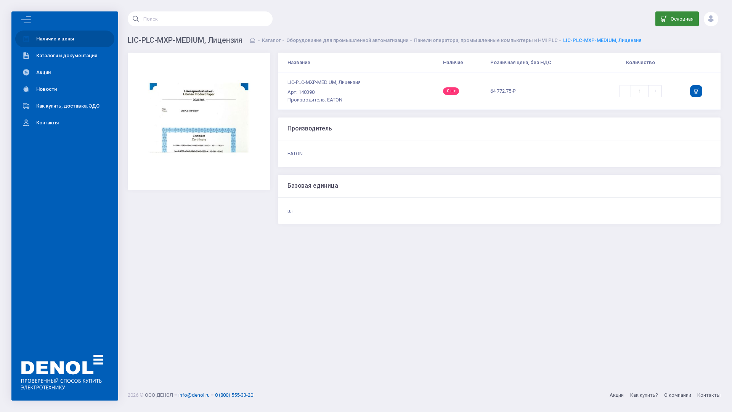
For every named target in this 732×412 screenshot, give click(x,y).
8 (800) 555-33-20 (234, 395)
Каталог (271, 40)
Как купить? (644, 395)
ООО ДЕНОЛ (159, 395)
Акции (617, 395)
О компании (677, 395)
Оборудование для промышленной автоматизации (347, 40)
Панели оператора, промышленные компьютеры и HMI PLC (486, 40)
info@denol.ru (194, 395)
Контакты (709, 395)
